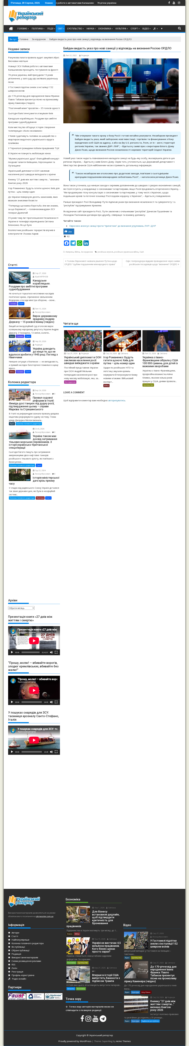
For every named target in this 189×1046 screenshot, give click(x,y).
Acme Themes (123, 1041)
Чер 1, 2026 (99, 907)
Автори (15, 932)
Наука (90, 28)
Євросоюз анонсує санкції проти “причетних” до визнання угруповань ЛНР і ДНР (112, 225)
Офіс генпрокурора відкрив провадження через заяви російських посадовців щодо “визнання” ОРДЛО (153, 263)
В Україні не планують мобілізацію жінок (29, 153)
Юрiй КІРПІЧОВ (41, 276)
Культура (120, 28)
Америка (70, 252)
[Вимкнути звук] (51, 652)
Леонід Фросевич (42, 312)
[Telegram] (103, 1020)
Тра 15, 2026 (99, 939)
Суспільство (74, 28)
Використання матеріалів (24, 957)
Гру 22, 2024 (40, 470)
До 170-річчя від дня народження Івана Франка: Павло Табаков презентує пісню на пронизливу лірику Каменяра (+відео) (34, 99)
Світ (60, 28)
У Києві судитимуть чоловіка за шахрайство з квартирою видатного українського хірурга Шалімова (32, 139)
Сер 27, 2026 (40, 273)
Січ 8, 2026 (39, 429)
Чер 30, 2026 (40, 341)
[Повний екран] (56, 652)
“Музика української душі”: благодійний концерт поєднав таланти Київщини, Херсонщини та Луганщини (33, 162)
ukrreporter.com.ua (44, 916)
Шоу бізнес (146, 992)
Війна (77, 252)
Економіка (104, 28)
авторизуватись (116, 400)
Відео (145, 28)
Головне (22, 28)
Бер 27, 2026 (99, 968)
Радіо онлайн (18, 978)
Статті (21, 303)
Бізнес (69, 934)
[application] (34, 640)
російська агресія (105, 252)
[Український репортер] (11, 28)
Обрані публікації (20, 950)
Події (50, 28)
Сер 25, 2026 (71, 353)
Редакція (85, 55)
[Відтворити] (11, 652)
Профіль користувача (22, 975)
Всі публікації (18, 946)
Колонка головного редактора (29, 424)
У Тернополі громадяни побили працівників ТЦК (33, 148)
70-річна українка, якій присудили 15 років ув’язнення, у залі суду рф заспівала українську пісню (110, 2)
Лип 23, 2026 (150, 353)
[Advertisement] (127, 16)
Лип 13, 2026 (40, 308)
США (142, 252)
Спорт (134, 28)
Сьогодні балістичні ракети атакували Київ (30, 113)
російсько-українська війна (126, 252)
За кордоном (87, 252)
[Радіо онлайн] (154, 28)
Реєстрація (17, 971)
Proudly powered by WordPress (74, 1041)
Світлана (124, 353)
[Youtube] (96, 1020)
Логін (14, 968)
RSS (13, 964)
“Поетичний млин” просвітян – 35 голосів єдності (34, 108)
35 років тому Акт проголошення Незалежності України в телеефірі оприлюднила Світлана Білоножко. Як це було (33, 221)
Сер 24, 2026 (111, 353)
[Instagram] (88, 1020)
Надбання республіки (150, 1021)
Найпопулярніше (20, 939)
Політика (37, 28)
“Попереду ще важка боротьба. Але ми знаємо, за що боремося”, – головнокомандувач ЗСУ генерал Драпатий (33, 209)
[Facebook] (82, 1020)
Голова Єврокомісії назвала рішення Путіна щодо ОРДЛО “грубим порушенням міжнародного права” (90, 263)
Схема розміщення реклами (26, 960)
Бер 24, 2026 (40, 390)
